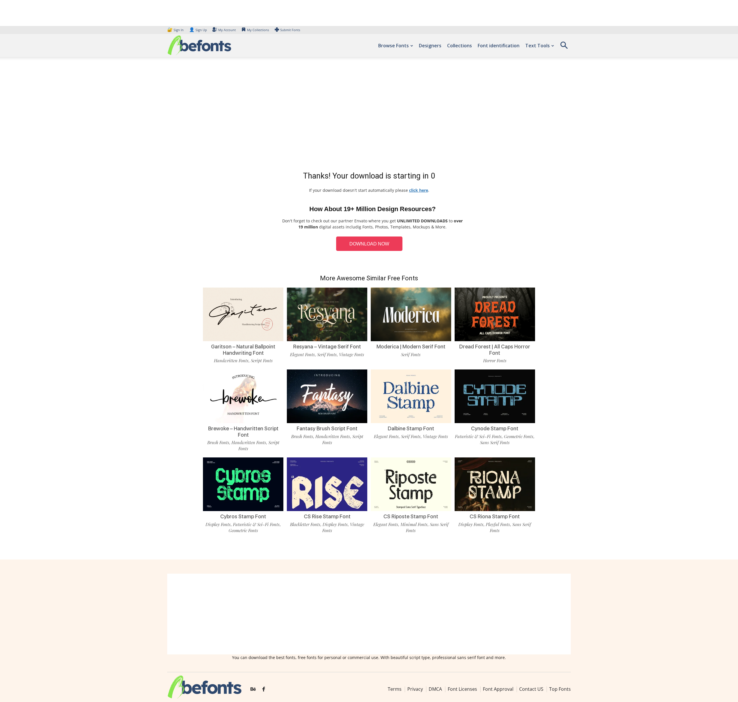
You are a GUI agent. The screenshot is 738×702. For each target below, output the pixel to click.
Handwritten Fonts (231, 360)
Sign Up (198, 30)
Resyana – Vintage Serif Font (327, 347)
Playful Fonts (498, 524)
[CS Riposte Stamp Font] (411, 484)
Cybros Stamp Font (243, 516)
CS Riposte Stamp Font (410, 516)
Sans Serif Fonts (495, 442)
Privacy (415, 689)
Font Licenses (462, 689)
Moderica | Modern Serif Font (410, 347)
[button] (564, 47)
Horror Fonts (495, 360)
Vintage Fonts (351, 354)
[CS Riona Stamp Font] (495, 484)
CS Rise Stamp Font (327, 516)
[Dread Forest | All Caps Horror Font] (495, 314)
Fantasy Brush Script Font (327, 428)
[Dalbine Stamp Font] (411, 396)
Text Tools (537, 45)
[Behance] (253, 689)
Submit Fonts (290, 30)
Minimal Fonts (414, 524)
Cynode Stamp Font (494, 428)
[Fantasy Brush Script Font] (327, 396)
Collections (459, 45)
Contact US (531, 689)
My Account (227, 30)
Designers (430, 45)
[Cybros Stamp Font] (243, 484)
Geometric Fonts (518, 436)
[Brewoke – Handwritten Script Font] (243, 396)
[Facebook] (263, 689)
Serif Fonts (327, 354)
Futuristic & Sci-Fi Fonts (478, 436)
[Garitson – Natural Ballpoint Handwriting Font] (243, 314)
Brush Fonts (218, 442)
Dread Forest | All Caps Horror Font (494, 350)
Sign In (175, 30)
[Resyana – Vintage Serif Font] (327, 314)
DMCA (435, 689)
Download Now (369, 243)
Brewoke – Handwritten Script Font (243, 431)
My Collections (258, 30)
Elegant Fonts (302, 354)
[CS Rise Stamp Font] (327, 484)
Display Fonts (218, 524)
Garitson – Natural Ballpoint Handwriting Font (243, 350)
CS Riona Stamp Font (495, 516)
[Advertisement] (369, 115)
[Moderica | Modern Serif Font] (411, 314)
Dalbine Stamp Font (411, 428)
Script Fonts (262, 360)
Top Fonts (560, 689)
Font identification (498, 45)
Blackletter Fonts (305, 524)
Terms (395, 689)
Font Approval (498, 689)
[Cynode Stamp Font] (495, 396)
